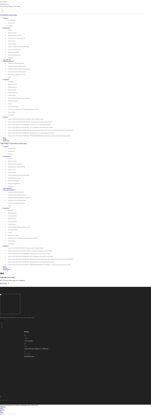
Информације (6, 27)
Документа (6, 79)
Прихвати (3, 406)
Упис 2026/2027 (7, 59)
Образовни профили (8, 61)
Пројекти (5, 117)
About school (6, 140)
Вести (4, 137)
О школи (5, 18)
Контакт (5, 139)
